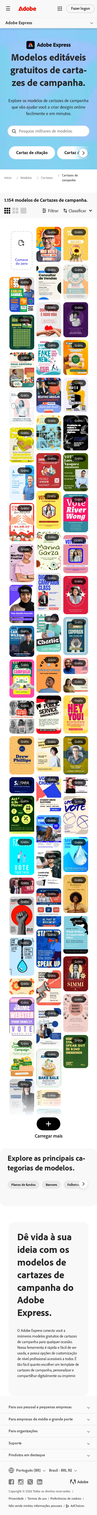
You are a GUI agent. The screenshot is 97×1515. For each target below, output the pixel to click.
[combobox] (48, 131)
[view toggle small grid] (7, 211)
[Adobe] (27, 8)
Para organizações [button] (23, 1431)
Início (7, 178)
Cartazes (47, 178)
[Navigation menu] (8, 8)
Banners (51, 1185)
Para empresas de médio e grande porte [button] (41, 1419)
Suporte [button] (15, 1443)
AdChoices (77, 1506)
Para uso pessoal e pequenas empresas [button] (40, 1407)
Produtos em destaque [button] (27, 1455)
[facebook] (11, 1482)
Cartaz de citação (32, 152)
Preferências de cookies (65, 1498)
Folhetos (73, 1185)
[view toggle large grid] (23, 211)
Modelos (26, 178)
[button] (60, 8)
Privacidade (16, 1498)
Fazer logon (80, 8)
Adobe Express (18, 22)
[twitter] (30, 1482)
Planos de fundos (23, 1185)
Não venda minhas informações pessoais (35, 1506)
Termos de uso (37, 1498)
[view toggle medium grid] (15, 211)
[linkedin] (39, 1482)
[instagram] (20, 1482)
